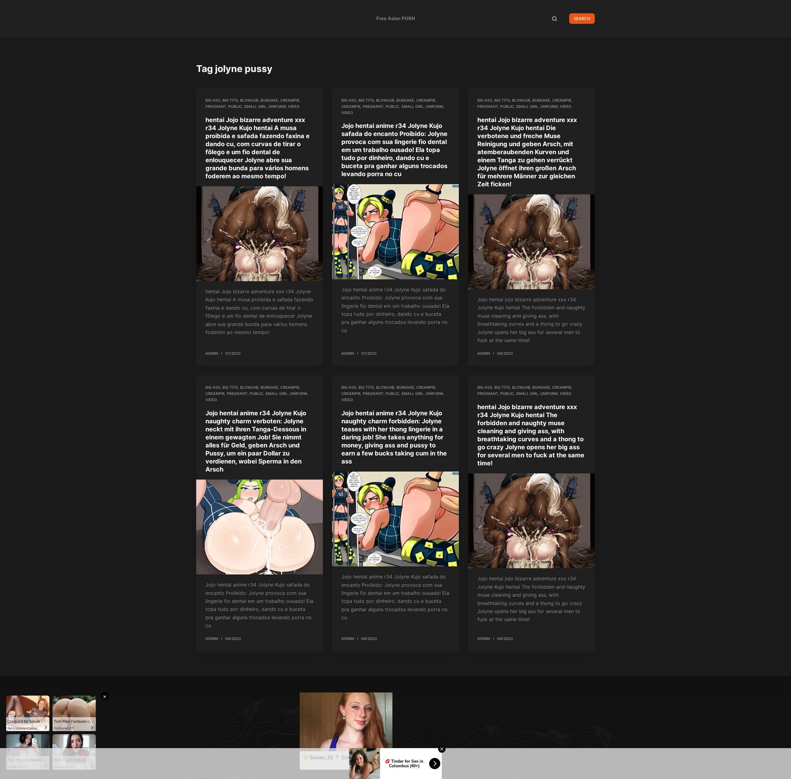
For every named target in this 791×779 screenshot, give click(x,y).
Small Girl (255, 106)
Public (235, 106)
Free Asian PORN (395, 18)
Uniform (277, 106)
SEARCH (582, 18)
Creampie (289, 100)
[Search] (554, 18)
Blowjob (249, 100)
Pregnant (215, 106)
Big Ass (212, 100)
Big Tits (230, 100)
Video (293, 106)
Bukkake (269, 100)
